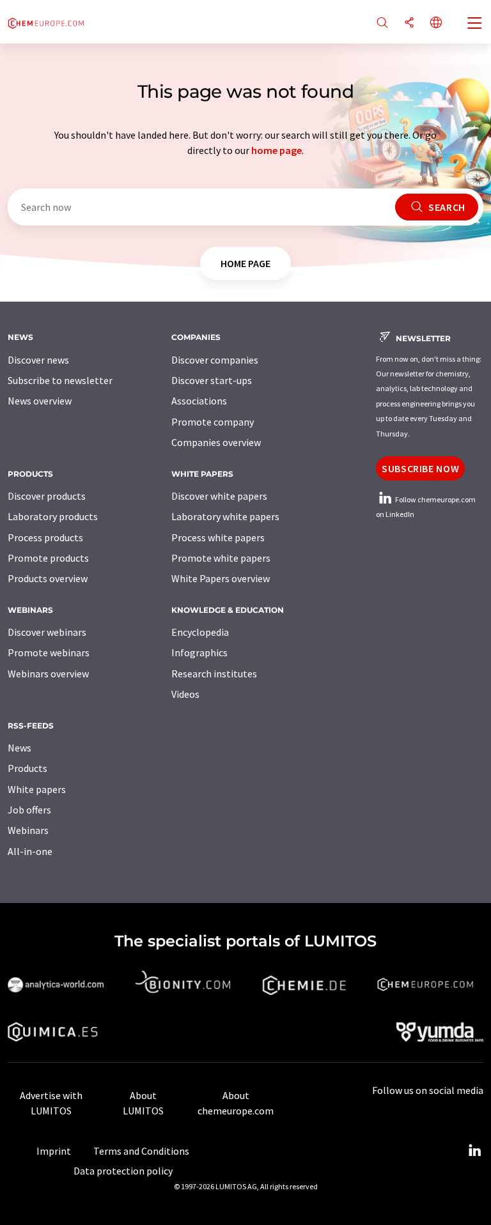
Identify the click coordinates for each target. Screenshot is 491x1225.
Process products (45, 537)
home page (276, 150)
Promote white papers (220, 557)
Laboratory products (53, 516)
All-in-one (30, 851)
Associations (199, 400)
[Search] (382, 23)
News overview (40, 400)
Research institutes (214, 673)
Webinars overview (48, 673)
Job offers (29, 809)
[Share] (409, 23)
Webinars (28, 830)
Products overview (48, 578)
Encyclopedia (200, 632)
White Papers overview (220, 578)
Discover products (47, 495)
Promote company (212, 421)
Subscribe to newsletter (60, 380)
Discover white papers (219, 495)
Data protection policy (123, 1170)
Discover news (38, 359)
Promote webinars (49, 652)
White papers (37, 789)
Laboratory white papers (225, 516)
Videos (185, 694)
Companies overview (216, 442)
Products (27, 768)
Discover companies (214, 359)
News (19, 747)
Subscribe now (420, 468)
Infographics (199, 652)
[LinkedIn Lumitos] (474, 1150)
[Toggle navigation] (475, 24)
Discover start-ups (211, 380)
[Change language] (436, 23)
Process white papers (218, 537)
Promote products (48, 557)
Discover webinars (47, 632)
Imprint (53, 1150)
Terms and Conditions (141, 1150)
